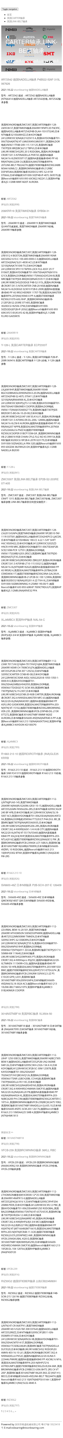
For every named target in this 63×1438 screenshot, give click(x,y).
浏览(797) (14, 1405)
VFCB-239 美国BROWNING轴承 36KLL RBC (28, 1150)
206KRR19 (12, 332)
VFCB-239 (12, 1268)
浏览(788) (14, 1007)
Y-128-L (11, 467)
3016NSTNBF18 (15, 1138)
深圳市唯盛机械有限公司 (28, 1424)
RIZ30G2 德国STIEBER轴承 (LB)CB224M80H (29, 1281)
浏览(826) (14, 878)
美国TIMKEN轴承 (38, 217)
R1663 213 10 (14, 873)
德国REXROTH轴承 (38, 764)
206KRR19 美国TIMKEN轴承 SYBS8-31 (25, 211)
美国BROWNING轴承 (40, 1156)
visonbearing (21, 89)
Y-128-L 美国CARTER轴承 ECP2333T (24, 345)
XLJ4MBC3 (12, 741)
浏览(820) (14, 613)
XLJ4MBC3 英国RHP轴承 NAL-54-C (23, 619)
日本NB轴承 (35, 891)
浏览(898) (14, 204)
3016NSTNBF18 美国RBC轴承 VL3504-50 (26, 1013)
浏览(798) (14, 1143)
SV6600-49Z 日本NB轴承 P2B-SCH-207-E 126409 (31, 885)
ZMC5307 (12, 607)
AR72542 (12, 198)
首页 (9, 14)
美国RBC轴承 (35, 1020)
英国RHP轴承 (36, 626)
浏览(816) (14, 1274)
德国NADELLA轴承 (38, 89)
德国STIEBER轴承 (38, 1287)
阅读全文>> (7, 1132)
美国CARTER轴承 (16, 18)
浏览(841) (14, 472)
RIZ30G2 (11, 1399)
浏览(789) (14, 747)
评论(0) (5, 204)
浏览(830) (14, 338)
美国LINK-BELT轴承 (17, 21)
